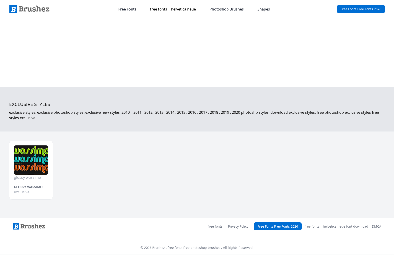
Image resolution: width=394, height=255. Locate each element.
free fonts (215, 226)
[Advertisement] (197, 52)
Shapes (263, 9)
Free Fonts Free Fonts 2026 (361, 9)
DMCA (376, 226)
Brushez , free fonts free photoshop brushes (186, 247)
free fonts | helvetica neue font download (336, 226)
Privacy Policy (238, 226)
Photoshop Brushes (227, 9)
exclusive (21, 192)
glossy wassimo (28, 187)
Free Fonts (127, 9)
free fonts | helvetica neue (173, 9)
